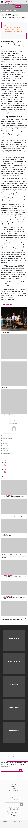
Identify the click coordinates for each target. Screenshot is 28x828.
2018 (5, 473)
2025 (5, 460)
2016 (5, 476)
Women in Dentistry (6, 436)
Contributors (14, 786)
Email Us (14, 793)
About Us (14, 784)
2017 (5, 474)
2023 (5, 464)
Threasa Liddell (13, 423)
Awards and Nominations (14, 799)
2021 (5, 467)
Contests (14, 788)
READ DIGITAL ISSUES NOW (10, 770)
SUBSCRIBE (13, 804)
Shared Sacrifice (6, 448)
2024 (5, 462)
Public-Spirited (5, 443)
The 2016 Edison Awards (7, 438)
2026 (5, 459)
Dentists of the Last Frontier (8, 453)
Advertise (14, 795)
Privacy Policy (19, 825)
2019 (5, 471)
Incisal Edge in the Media (14, 790)
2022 (5, 466)
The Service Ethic (6, 450)
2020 (5, 469)
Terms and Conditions (11, 825)
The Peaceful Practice (14, 420)
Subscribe (21, 9)
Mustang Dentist (6, 440)
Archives (14, 797)
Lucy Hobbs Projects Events (8, 445)
